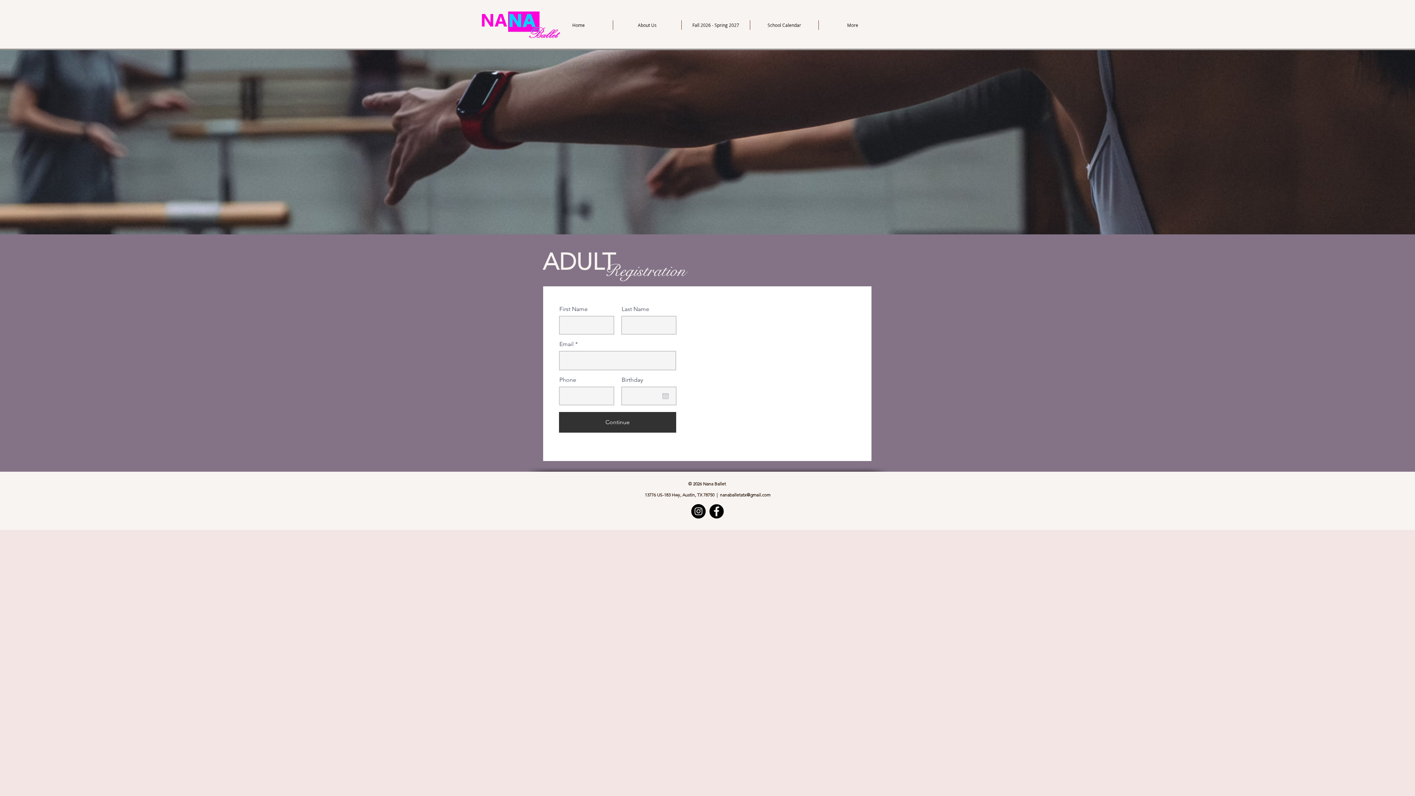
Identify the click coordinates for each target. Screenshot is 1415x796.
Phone (567, 380)
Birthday (632, 380)
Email (566, 344)
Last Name (635, 309)
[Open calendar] (665, 396)
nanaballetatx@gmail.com (745, 495)
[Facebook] (716, 511)
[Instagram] (698, 511)
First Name (573, 309)
